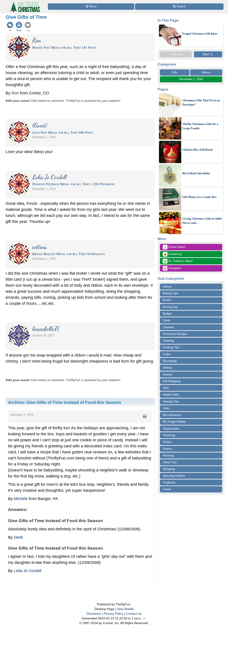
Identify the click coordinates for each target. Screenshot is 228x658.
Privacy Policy (113, 613)
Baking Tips (170, 293)
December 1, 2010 (191, 79)
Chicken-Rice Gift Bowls (197, 149)
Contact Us (134, 613)
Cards (166, 320)
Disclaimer (94, 613)
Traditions (169, 482)
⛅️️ (144, 618)
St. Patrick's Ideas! (178, 261)
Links (166, 408)
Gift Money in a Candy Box (199, 197)
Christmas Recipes (175, 334)
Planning (168, 455)
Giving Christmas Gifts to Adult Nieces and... (202, 221)
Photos (167, 448)
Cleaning (168, 340)
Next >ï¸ (208, 54)
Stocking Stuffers (174, 475)
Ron (15, 93)
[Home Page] (25, 2)
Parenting (169, 435)
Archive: (64, 402)
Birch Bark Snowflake (196, 173)
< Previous (176, 54)
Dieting (167, 367)
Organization (171, 428)
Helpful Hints (171, 394)
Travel (167, 489)
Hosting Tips (171, 401)
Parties (167, 442)
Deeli (18, 537)
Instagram (174, 268)
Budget (167, 313)
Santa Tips (170, 462)
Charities (168, 327)
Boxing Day (170, 307)
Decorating (170, 361)
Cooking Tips (171, 347)
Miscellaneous (172, 415)
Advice (206, 72)
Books (167, 300)
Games (167, 374)
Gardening (172, 254)
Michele (21, 498)
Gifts (174, 72)
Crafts (167, 354)
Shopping (169, 469)
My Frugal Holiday (174, 421)
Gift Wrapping (171, 381)
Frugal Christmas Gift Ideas (200, 33)
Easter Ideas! (174, 247)
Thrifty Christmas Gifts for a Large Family (200, 126)
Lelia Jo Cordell (27, 571)
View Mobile (125, 609)
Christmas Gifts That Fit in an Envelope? (201, 102)
